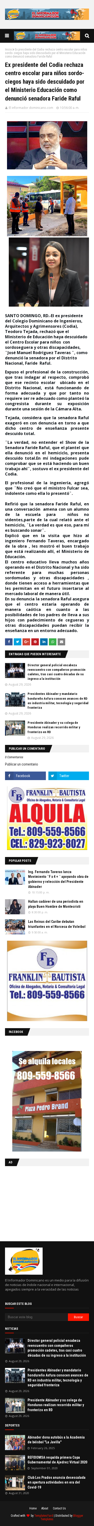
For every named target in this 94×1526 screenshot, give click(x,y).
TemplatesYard (43, 1515)
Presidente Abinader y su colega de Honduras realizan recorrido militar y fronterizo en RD (54, 727)
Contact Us (59, 1508)
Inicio (8, 49)
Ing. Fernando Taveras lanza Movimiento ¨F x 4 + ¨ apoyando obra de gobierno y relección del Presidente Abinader (58, 879)
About (44, 1508)
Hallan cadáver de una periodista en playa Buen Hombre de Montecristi (55, 904)
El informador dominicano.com (31, 108)
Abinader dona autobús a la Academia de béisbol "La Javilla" (56, 1439)
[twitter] (68, 776)
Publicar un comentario (21, 764)
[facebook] (25, 776)
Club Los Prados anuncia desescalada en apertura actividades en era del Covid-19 (56, 1482)
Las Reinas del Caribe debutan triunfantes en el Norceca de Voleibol (56, 924)
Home (33, 1508)
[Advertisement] (36, 1202)
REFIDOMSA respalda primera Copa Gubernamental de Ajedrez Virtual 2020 (57, 1459)
